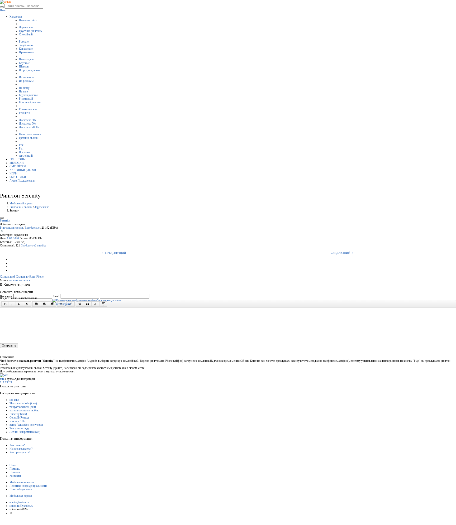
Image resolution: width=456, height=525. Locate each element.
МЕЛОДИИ (17, 162)
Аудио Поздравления (22, 180)
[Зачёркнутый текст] (27, 304)
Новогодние (26, 59)
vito (2, 379)
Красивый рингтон (30, 102)
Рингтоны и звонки (21, 207)
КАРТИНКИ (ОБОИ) (23, 170)
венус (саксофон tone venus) (26, 424)
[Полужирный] (5, 304)
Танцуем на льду (19, 428)
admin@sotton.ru (19, 502)
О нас (13, 465)
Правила (15, 472)
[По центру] (44, 304)
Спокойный (26, 34)
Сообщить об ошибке (33, 245)
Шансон (23, 66)
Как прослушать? (20, 452)
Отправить (9, 345)
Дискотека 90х (27, 123)
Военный (24, 152)
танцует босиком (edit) (23, 407)
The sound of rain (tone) (23, 403)
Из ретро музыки (29, 70)
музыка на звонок (20, 280)
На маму (24, 88)
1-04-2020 (13, 238)
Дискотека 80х (27, 120)
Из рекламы (26, 80)
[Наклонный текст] (12, 304)
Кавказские (26, 48)
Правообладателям (21, 489)
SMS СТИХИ (18, 177)
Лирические (26, 27)
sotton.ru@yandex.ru (21, 505)
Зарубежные (26, 45)
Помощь (15, 468)
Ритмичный (26, 98)
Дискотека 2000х (29, 127)
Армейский (26, 155)
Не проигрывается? (21, 448)
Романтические (28, 109)
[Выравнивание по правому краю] (52, 304)
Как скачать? (17, 445)
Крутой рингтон (28, 95)
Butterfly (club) (18, 414)
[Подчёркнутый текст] (19, 304)
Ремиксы (24, 113)
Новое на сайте (28, 20)
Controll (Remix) (19, 417)
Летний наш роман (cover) (25, 431)
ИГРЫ (13, 173)
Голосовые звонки (30, 134)
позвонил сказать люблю (24, 410)
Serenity (5, 220)
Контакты (15, 475)
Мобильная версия (21, 495)
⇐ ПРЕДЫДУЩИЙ (114, 253)
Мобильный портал (21, 203)
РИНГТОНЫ (17, 159)
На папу (23, 91)
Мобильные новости (22, 482)
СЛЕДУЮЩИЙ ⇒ (342, 253)
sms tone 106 (17, 421)
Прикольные (26, 52)
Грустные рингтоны (30, 31)
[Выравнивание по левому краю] (36, 304)
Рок (21, 145)
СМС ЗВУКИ (18, 166)
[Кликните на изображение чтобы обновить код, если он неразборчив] (88, 300)
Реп (21, 148)
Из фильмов (26, 77)
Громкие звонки (28, 138)
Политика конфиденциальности (28, 485)
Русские (23, 41)
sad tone (14, 399)
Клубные (24, 63)
